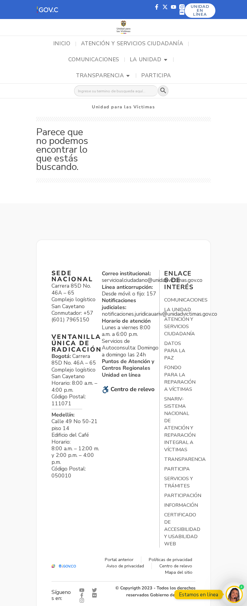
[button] (47, 9)
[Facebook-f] (156, 7)
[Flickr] (182, 12)
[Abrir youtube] (83, 590)
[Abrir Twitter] (96, 590)
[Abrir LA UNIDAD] (165, 59)
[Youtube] (173, 7)
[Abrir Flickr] (96, 595)
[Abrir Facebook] (83, 595)
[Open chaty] (234, 594)
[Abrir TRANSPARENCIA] (128, 75)
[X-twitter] (165, 7)
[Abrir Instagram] (83, 600)
